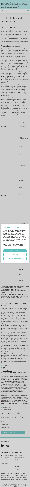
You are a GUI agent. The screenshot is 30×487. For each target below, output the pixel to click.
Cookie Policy (19, 245)
